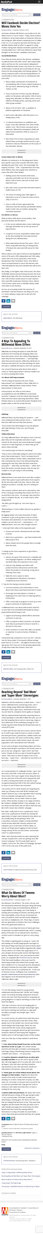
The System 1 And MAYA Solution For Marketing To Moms (21, 1186)
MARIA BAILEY (7, 318)
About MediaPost (14, 1208)
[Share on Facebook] (4, 301)
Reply (3, 1145)
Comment (6, 306)
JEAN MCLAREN (8, 669)
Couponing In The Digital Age (11, 1183)
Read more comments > (32, 1148)
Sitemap (19, 1210)
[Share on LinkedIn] (8, 301)
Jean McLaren (7, 348)
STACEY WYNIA (7, 870)
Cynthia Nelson (8, 900)
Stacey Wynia (7, 699)
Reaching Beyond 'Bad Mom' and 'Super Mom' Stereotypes (21, 1176)
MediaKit (23, 1208)
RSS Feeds (12, 1210)
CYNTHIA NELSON (8, 1161)
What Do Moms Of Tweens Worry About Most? (17, 1179)
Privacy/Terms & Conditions (17, 1212)
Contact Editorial (33, 1208)
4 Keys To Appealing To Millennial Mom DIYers (17, 1172)
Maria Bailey (7, 30)
